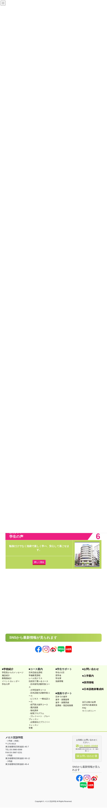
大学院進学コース (38, 690)
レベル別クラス (35, 678)
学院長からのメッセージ (12, 672)
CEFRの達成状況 (89, 705)
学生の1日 (59, 672)
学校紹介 (8, 669)
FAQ (84, 708)
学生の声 (6, 684)
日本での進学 (61, 697)
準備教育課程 (34, 675)
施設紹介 (6, 675)
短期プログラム (37, 713)
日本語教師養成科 (94, 689)
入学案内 (89, 675)
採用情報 (89, 682)
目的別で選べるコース (38, 681)
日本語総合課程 (35, 672)
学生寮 (58, 678)
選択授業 (34, 707)
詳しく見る (39, 562)
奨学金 (58, 675)
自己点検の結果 (89, 702)
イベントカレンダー (11, 681)
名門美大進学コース (39, 704)
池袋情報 (59, 681)
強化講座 (34, 710)
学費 (31, 728)
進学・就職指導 (62, 699)
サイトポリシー (89, 711)
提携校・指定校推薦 (64, 705)
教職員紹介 (7, 678)
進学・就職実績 (62, 702)
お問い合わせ (91, 669)
